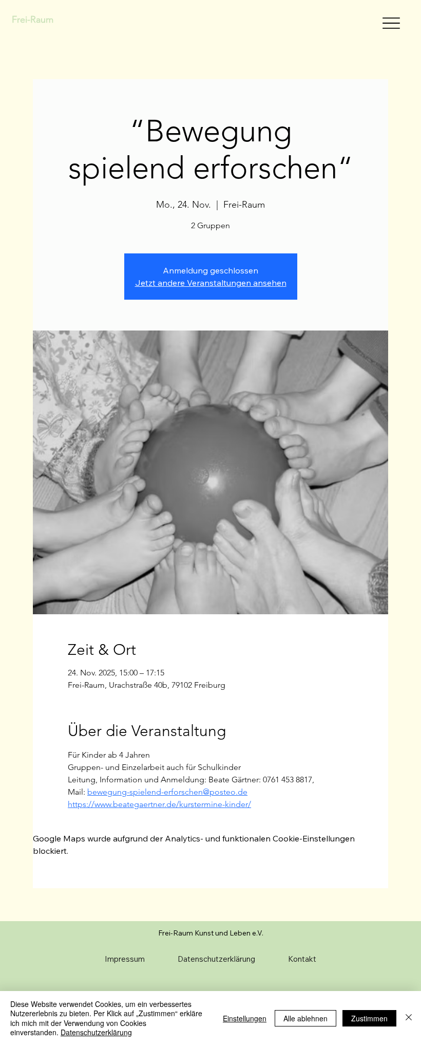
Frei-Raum (32, 19)
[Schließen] (409, 1018)
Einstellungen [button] (244, 1018)
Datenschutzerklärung (96, 1032)
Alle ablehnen (305, 1018)
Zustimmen (369, 1018)
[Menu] (391, 23)
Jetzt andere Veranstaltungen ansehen (210, 283)
